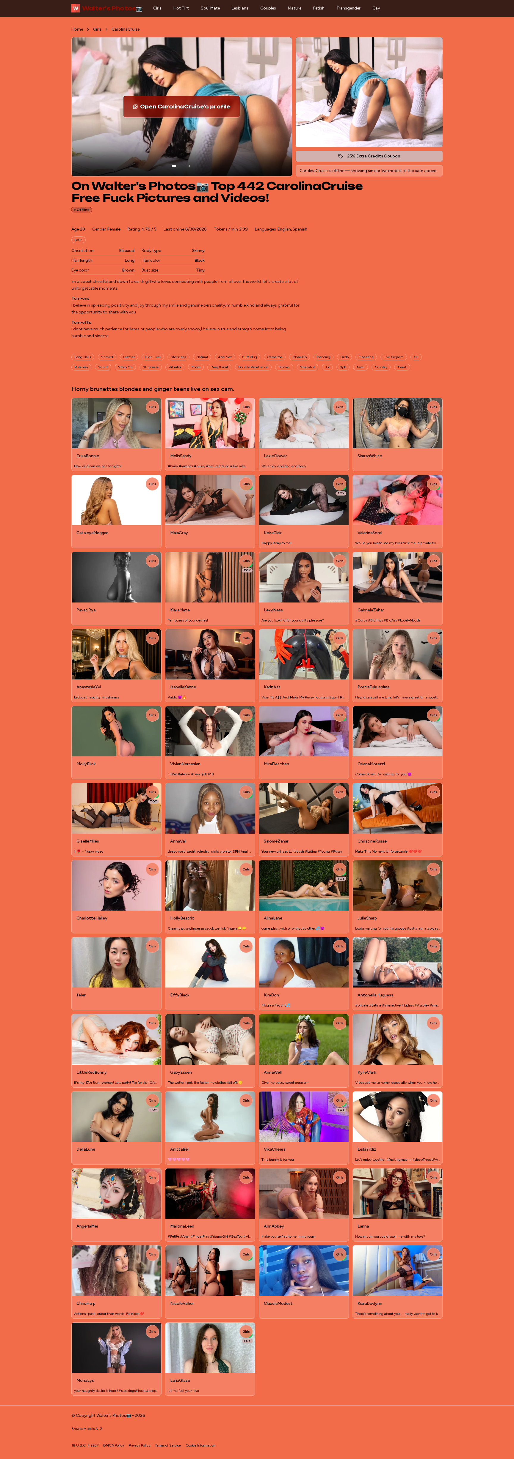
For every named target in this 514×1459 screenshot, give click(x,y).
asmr (360, 367)
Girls (157, 8)
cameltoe (274, 357)
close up (299, 357)
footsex (284, 367)
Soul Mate (210, 8)
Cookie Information (200, 1445)
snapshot (307, 367)
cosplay (381, 367)
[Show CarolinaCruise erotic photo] (174, 166)
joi (327, 367)
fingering (366, 357)
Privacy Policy (139, 1445)
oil (416, 357)
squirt (103, 367)
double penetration (253, 367)
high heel (153, 357)
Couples (268, 8)
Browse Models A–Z (86, 1429)
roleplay (81, 367)
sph (343, 367)
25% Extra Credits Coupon (376, 158)
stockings (178, 357)
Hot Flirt (181, 8)
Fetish (319, 8)
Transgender (348, 8)
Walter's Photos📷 (107, 8)
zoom (195, 367)
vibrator (175, 367)
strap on (125, 367)
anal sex (225, 357)
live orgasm (394, 357)
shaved (107, 357)
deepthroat (219, 367)
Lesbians (240, 8)
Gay (376, 8)
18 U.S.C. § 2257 (84, 1445)
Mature (294, 8)
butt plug (249, 357)
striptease (151, 367)
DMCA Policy (113, 1445)
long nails (83, 357)
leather (129, 357)
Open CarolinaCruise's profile (188, 108)
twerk (402, 367)
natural (202, 357)
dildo (344, 357)
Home (77, 29)
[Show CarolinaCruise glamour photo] (189, 166)
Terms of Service (168, 1445)
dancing (323, 357)
